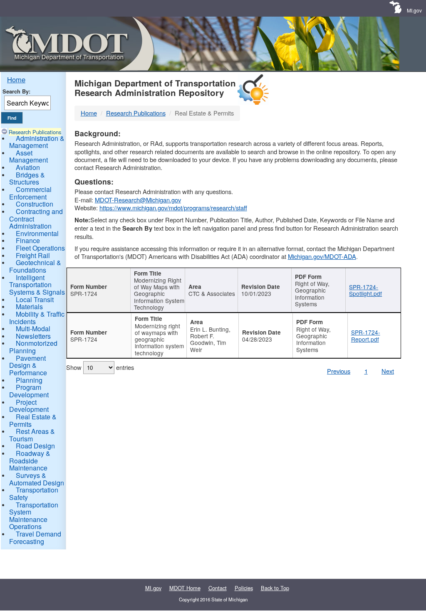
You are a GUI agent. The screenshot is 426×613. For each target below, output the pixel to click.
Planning (29, 380)
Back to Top (275, 588)
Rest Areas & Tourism (32, 434)
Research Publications (35, 132)
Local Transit (35, 299)
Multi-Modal (33, 328)
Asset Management (28, 156)
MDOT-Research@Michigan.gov (138, 199)
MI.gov (414, 10)
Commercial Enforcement (30, 193)
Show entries (100, 367)
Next (387, 371)
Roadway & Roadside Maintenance (29, 460)
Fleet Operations (40, 248)
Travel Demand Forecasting (35, 537)
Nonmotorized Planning (33, 346)
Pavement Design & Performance (28, 365)
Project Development (29, 405)
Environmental (37, 233)
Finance (28, 240)
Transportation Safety (33, 493)
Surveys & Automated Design (36, 478)
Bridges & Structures (27, 178)
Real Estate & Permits (33, 420)
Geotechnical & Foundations (35, 266)
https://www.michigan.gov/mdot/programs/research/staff (173, 207)
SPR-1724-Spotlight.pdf (365, 290)
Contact (217, 588)
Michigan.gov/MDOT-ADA (322, 256)
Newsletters (33, 336)
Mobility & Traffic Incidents (36, 317)
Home (16, 79)
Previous (338, 371)
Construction (34, 204)
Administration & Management (36, 141)
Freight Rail (33, 255)
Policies (244, 588)
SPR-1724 (83, 293)
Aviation (28, 167)
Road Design (35, 446)
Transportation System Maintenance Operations (33, 516)
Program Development (29, 390)
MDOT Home (185, 588)
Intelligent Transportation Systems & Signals (37, 285)
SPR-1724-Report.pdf (365, 335)
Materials (29, 306)
